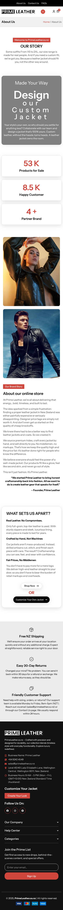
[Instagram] (15, 811)
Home (46, 21)
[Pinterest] (23, 811)
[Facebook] (8, 811)
